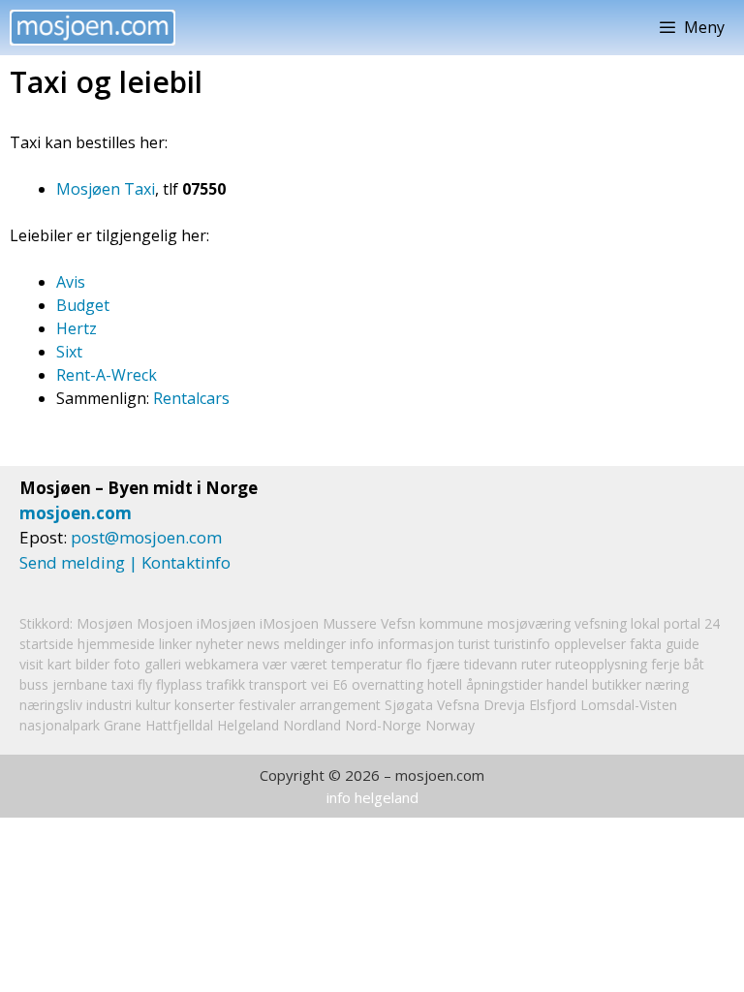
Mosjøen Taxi (105, 189)
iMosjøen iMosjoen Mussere (287, 623)
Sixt (69, 351)
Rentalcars (191, 398)
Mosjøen (105, 623)
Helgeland (248, 725)
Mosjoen (165, 623)
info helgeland (372, 797)
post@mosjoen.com (146, 537)
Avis (70, 282)
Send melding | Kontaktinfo (125, 562)
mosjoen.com (75, 513)
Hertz (76, 328)
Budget (82, 305)
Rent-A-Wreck (106, 375)
